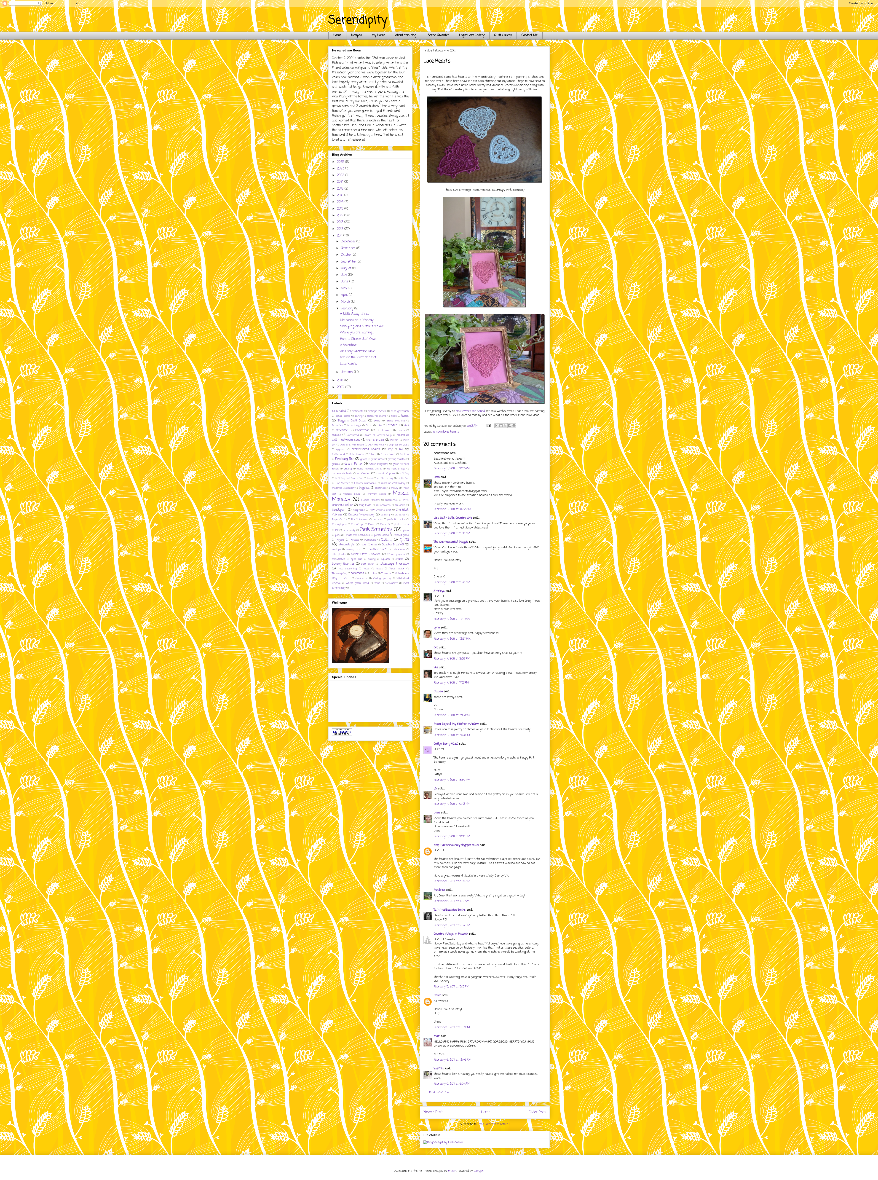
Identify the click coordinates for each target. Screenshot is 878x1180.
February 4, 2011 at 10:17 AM (452, 468)
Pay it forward (360, 519)
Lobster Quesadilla (365, 483)
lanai (370, 478)
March (346, 301)
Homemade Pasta (342, 473)
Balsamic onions (376, 416)
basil (394, 416)
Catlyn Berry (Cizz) (446, 744)
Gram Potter (354, 463)
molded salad (351, 494)
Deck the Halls (376, 445)
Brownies (337, 425)
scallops (336, 549)
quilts (404, 539)
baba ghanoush (400, 411)
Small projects (396, 554)
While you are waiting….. (357, 332)
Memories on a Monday (356, 320)
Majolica (364, 488)
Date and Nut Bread (352, 445)
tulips (373, 573)
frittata (404, 454)
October (347, 254)
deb (436, 647)
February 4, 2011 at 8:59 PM (452, 780)
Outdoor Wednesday (361, 514)
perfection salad (396, 519)
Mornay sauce (377, 494)
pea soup (378, 519)
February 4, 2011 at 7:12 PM (451, 683)
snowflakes (338, 559)
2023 (341, 168)
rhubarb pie (346, 544)
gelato (363, 459)
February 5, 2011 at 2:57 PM (452, 925)
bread (377, 421)
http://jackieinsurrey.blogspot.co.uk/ (456, 845)
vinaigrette (361, 578)
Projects (340, 540)
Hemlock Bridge (396, 469)
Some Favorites (438, 35)
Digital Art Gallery (472, 35)
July (344, 275)
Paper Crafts (339, 519)
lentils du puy (385, 478)
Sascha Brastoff (393, 544)
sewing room (353, 549)
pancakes (400, 515)
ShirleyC (439, 591)
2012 (340, 229)
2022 (341, 175)
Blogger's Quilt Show (351, 420)
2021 (340, 182)
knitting (404, 473)
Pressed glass (401, 535)
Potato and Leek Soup (357, 535)
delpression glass (399, 445)
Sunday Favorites (343, 564)
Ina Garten (363, 473)
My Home (378, 35)
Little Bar (403, 478)
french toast (388, 454)
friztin (452, 1171)
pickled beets (401, 524)
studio (399, 559)
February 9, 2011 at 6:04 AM (452, 1084)
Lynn (437, 627)
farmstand (338, 454)
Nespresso (359, 510)
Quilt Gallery (503, 35)
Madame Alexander (343, 488)
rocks (364, 545)
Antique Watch (377, 411)
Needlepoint (339, 510)
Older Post (537, 1112)
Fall (401, 449)
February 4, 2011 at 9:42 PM (452, 804)
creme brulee (375, 440)
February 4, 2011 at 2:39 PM (452, 659)
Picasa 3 (385, 524)
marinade (380, 488)
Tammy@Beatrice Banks (450, 910)
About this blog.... (406, 35)
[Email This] (496, 425)
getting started (397, 459)
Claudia (438, 691)
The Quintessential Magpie (451, 542)
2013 (340, 222)
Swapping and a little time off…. (362, 326)
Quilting (386, 539)
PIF (337, 530)
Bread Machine (395, 421)
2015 (340, 208)
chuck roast (384, 430)
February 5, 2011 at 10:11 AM (451, 901)
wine (377, 583)
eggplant (341, 449)
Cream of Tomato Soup (377, 435)
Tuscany (386, 573)
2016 (341, 202)
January (347, 372)
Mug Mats (365, 505)
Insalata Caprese (385, 473)
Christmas (362, 430)
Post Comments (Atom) (493, 1124)
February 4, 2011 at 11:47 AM (452, 619)
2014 (340, 215)
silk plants (338, 554)
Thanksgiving (339, 573)
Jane (437, 812)
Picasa (371, 524)
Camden (392, 425)
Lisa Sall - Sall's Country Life (453, 518)
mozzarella (391, 500)
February (347, 308)
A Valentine (348, 345)
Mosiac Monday (370, 500)
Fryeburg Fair (344, 459)
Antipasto (357, 411)
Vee (436, 667)
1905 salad (339, 411)
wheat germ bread (357, 583)
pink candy (349, 530)
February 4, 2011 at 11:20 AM (452, 582)
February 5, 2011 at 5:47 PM (452, 1027)
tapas (379, 569)
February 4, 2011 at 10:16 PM (452, 836)
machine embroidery (393, 483)
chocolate (342, 430)
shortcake (399, 549)
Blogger (479, 1171)
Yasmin (439, 1068)
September (349, 261)
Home (337, 35)
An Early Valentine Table (357, 351)
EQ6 (390, 449)
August (346, 268)
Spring (371, 559)
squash (385, 559)
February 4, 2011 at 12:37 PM (452, 639)
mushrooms (383, 505)
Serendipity (357, 20)
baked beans (342, 416)
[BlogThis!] (501, 425)
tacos (366, 569)
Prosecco (354, 540)
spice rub (356, 559)
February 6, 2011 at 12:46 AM (452, 1060)
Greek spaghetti (378, 464)
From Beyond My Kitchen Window (456, 724)
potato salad (381, 535)
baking (358, 416)
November (348, 248)
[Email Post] (488, 426)
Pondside (439, 890)
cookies (336, 435)
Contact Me (530, 35)
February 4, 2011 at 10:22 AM (452, 509)
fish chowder (356, 454)
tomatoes (357, 573)
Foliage (372, 454)
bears (405, 416)
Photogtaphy (339, 524)
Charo (437, 995)
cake (379, 425)
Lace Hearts (348, 364)
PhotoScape (357, 524)
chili (406, 425)
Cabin (369, 425)
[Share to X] (505, 425)
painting (385, 515)
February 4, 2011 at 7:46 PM (452, 715)
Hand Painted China (369, 469)
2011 (340, 235)
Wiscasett (391, 583)
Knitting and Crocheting (349, 478)
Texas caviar (397, 569)
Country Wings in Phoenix (451, 934)
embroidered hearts (446, 432)
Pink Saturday (376, 530)
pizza (406, 530)
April (345, 295)
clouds (401, 430)
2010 (340, 380)
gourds (336, 464)
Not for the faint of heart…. (359, 357)
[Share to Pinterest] (514, 425)
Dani (437, 477)
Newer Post (433, 1112)
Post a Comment (440, 1092)
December (348, 241)
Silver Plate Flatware (365, 554)
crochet (394, 440)
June (345, 281)
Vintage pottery (382, 578)
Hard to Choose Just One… (358, 339)
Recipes (356, 35)
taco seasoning (347, 569)
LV (435, 788)
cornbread (353, 435)
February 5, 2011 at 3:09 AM (452, 881)
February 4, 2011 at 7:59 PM (452, 735)
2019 (341, 188)
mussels (400, 505)
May (344, 288)
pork (337, 535)
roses (374, 545)
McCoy (394, 488)
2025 (341, 162)
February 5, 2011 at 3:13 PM (451, 986)
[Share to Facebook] (509, 425)
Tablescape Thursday (394, 563)
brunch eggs (354, 425)
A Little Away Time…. (354, 313)
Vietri (347, 578)
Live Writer (342, 483)
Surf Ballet (367, 564)
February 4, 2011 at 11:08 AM (452, 533)
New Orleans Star (380, 510)
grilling (348, 469)
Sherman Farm (377, 549)
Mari (437, 1036)
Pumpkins (370, 540)
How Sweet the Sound (470, 411)
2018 (340, 195)
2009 (341, 387)
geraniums (377, 459)
